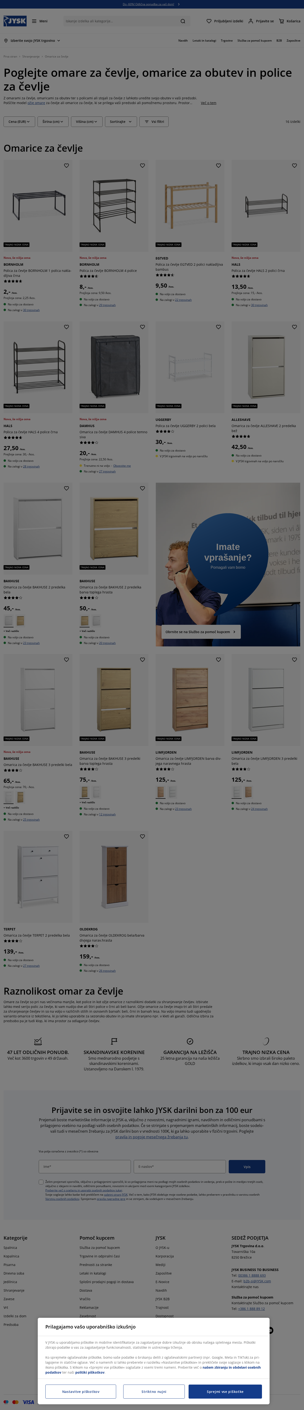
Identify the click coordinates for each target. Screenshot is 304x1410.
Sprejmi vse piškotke (225, 1391)
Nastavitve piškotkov (81, 1391)
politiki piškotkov (89, 1372)
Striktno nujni (154, 1391)
